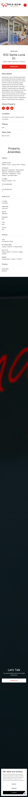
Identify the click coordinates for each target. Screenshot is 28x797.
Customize (14, 788)
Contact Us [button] (14, 680)
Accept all (14, 792)
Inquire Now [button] (14, 66)
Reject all (14, 784)
